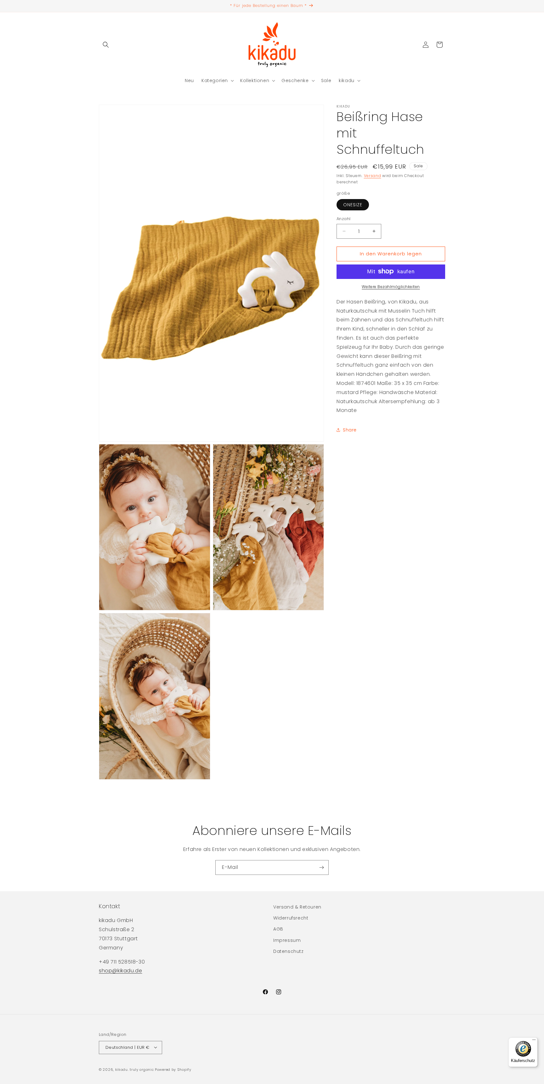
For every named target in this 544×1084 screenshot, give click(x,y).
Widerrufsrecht (290, 918)
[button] (106, 45)
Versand (372, 175)
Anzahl (343, 219)
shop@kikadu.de (120, 971)
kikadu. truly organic (134, 1069)
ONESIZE (352, 205)
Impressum (287, 940)
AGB (278, 929)
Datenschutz (288, 951)
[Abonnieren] (321, 867)
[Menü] (534, 1041)
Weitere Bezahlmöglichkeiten (391, 286)
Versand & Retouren (297, 907)
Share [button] (350, 429)
